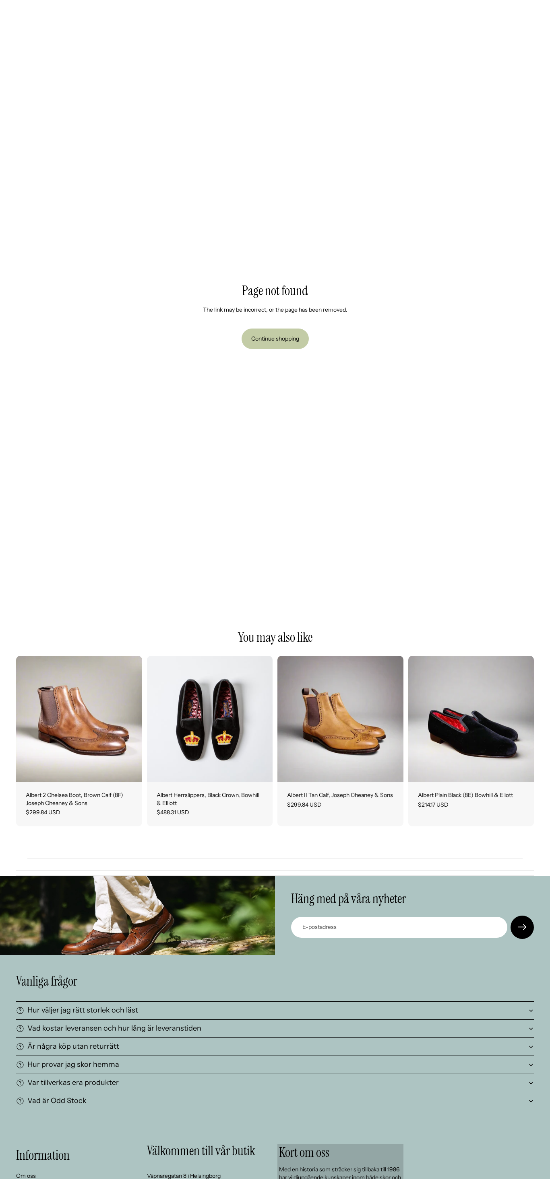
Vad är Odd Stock (57, 1100)
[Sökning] (493, 11)
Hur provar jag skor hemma (73, 1064)
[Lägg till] (129, 769)
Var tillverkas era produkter (73, 1082)
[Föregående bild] (28, 719)
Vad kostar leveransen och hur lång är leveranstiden (114, 1028)
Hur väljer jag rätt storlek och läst (82, 1010)
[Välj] (260, 769)
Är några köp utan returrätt (73, 1046)
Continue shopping (275, 338)
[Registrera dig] (522, 927)
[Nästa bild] (130, 719)
